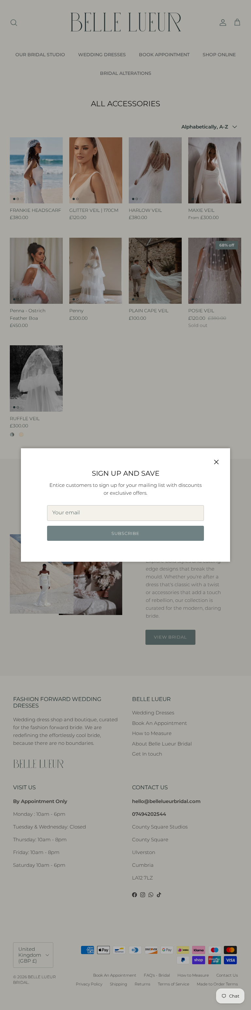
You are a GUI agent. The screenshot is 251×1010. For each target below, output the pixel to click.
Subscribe (125, 533)
